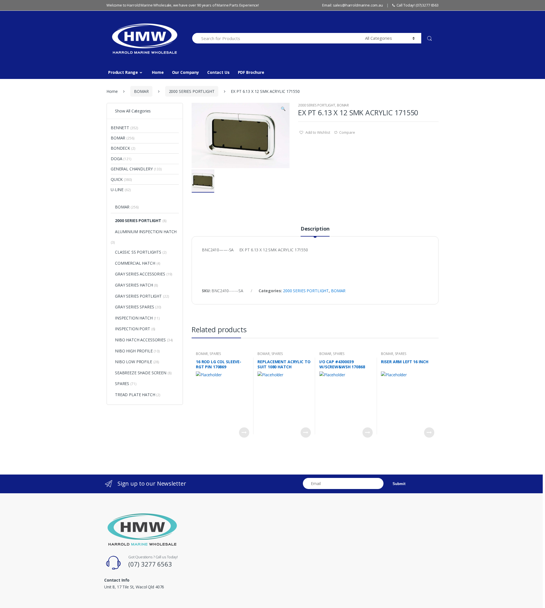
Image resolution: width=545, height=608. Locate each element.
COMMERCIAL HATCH (135, 263)
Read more (244, 432)
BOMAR (141, 91)
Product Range (123, 72)
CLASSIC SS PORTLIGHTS (138, 252)
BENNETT (120, 127)
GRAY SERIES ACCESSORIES (140, 274)
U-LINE (117, 189)
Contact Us (218, 72)
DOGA (116, 158)
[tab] (315, 231)
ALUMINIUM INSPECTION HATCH (146, 231)
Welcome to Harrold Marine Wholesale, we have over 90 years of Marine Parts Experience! (182, 5)
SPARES (215, 353)
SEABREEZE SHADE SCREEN (140, 372)
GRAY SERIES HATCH (134, 285)
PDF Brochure (251, 72)
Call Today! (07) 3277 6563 (418, 5)
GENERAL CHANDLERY (132, 169)
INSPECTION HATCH (134, 318)
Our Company (185, 72)
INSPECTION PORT (132, 328)
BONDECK (120, 148)
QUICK (117, 179)
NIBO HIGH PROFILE (134, 351)
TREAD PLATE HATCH (135, 394)
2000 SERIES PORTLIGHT (192, 91)
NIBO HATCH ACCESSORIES (140, 339)
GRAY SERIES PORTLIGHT (138, 296)
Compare (347, 132)
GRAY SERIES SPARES (134, 307)
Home (158, 72)
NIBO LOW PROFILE (133, 361)
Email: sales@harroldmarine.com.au (352, 5)
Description (315, 229)
